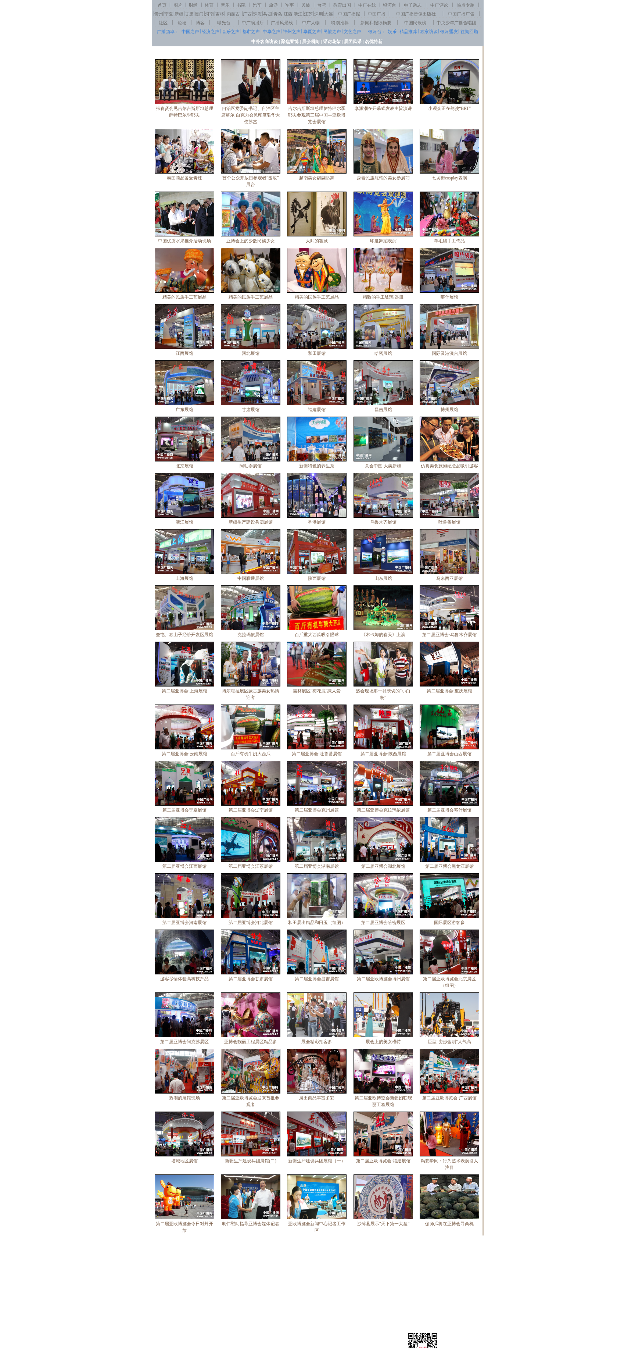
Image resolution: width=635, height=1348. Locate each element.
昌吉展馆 (383, 409)
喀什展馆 (449, 297)
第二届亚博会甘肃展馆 (251, 978)
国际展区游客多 (449, 922)
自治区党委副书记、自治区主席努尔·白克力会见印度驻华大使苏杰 (250, 115)
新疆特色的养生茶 (316, 465)
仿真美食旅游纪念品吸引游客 (449, 465)
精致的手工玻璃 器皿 (383, 297)
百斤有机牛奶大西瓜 (250, 753)
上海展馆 (184, 578)
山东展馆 (383, 578)
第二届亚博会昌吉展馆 (317, 978)
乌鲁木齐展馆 (383, 522)
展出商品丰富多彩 (316, 1098)
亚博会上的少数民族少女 (250, 240)
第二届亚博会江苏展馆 (251, 866)
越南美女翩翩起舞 (316, 178)
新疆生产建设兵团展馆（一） (316, 1160)
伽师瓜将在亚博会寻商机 (449, 1223)
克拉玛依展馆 (250, 634)
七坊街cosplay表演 (449, 178)
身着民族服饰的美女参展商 (383, 178)
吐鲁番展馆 (449, 522)
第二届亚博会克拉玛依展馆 (383, 810)
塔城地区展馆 (184, 1160)
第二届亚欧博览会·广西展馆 (449, 1098)
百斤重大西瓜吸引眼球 (317, 634)
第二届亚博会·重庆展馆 (449, 690)
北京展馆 (184, 465)
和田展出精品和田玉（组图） (316, 922)
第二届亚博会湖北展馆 (383, 866)
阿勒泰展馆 (251, 465)
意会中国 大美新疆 (383, 465)
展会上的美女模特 (383, 1041)
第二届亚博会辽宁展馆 (251, 810)
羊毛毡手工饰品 (449, 240)
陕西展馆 (317, 578)
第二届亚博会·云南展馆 (184, 753)
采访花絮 (332, 41)
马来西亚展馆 (449, 578)
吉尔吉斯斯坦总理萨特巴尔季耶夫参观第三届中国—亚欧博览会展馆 (316, 115)
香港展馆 (317, 522)
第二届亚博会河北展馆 (251, 922)
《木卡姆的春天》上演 (383, 634)
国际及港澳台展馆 (449, 353)
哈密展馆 (383, 353)
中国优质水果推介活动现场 (184, 240)
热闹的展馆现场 (184, 1098)
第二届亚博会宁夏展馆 (184, 810)
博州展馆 (449, 409)
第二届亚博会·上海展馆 (184, 690)
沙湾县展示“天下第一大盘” (383, 1223)
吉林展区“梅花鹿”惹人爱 (317, 690)
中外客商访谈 (264, 41)
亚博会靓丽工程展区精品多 (250, 1041)
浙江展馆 (184, 522)
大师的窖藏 (317, 240)
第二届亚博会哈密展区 (383, 922)
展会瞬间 (311, 41)
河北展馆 (250, 353)
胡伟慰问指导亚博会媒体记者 (250, 1223)
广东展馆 (184, 409)
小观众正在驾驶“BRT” (449, 108)
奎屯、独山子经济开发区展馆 (184, 634)
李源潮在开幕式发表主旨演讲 (383, 108)
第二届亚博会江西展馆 (184, 866)
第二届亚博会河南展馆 (184, 922)
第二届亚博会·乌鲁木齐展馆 (449, 634)
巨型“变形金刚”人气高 (449, 1041)
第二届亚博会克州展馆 (317, 810)
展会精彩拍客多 (316, 1041)
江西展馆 (184, 353)
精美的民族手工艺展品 (184, 297)
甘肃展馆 (250, 409)
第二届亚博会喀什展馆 (449, 810)
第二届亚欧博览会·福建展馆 (383, 1160)
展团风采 (353, 41)
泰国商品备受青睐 (184, 178)
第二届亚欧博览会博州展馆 (383, 978)
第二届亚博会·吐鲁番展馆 (317, 753)
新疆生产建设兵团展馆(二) (250, 1160)
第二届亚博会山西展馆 (449, 753)
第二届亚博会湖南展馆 (317, 866)
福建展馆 (317, 409)
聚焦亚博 (290, 41)
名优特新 (374, 41)
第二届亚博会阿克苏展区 (184, 1041)
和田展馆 (317, 353)
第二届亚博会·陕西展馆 (383, 753)
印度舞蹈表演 (383, 240)
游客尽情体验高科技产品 (184, 978)
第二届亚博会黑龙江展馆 (449, 866)
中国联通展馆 (250, 578)
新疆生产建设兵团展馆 (251, 522)
